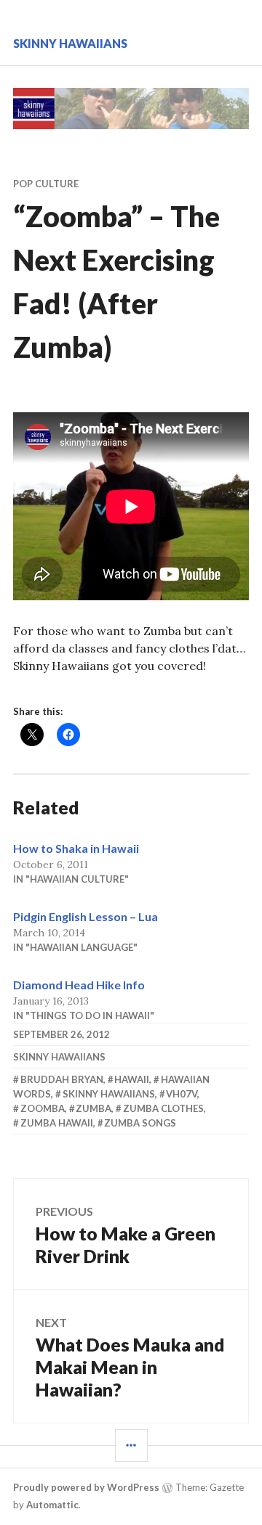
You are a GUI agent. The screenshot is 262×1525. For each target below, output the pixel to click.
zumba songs (140, 1123)
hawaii (131, 1079)
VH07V (181, 1094)
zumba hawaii (56, 1123)
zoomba (42, 1108)
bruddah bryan (61, 1079)
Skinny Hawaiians (70, 43)
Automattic (52, 1504)
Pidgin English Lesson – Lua (85, 916)
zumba (93, 1108)
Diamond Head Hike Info (79, 985)
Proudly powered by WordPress (86, 1487)
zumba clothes (163, 1108)
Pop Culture (46, 183)
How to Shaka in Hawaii (76, 848)
